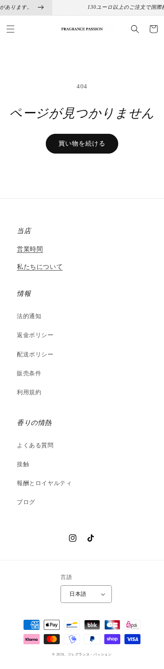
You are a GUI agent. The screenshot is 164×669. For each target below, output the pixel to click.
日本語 (77, 594)
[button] (10, 29)
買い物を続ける (82, 143)
